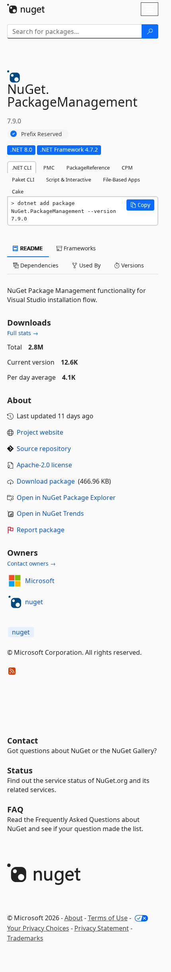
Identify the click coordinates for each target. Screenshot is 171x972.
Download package (46, 481)
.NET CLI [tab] (21, 167)
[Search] (150, 31)
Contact (22, 740)
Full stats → (22, 333)
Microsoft (39, 580)
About (73, 917)
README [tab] (31, 248)
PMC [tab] (48, 167)
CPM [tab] (127, 167)
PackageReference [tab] (88, 167)
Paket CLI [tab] (23, 179)
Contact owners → (31, 563)
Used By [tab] (89, 265)
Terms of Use (108, 917)
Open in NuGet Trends (50, 513)
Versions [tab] (132, 265)
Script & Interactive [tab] (68, 179)
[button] (140, 205)
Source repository (44, 448)
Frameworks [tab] (79, 248)
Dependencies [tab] (38, 265)
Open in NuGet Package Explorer (66, 497)
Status (20, 770)
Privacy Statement (101, 928)
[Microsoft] (15, 581)
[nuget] (15, 602)
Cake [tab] (17, 191)
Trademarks (25, 938)
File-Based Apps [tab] (121, 179)
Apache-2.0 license (44, 465)
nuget (34, 601)
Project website (40, 432)
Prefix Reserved (41, 134)
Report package (40, 529)
